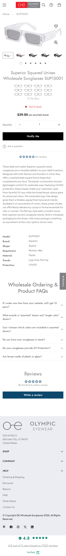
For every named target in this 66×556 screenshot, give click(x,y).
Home (6, 14)
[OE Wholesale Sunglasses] (28, 5)
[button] (59, 5)
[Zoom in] (56, 42)
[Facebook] (11, 527)
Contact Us (9, 507)
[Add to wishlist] (56, 26)
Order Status (9, 501)
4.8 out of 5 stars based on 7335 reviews (33, 545)
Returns (7, 489)
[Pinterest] (4, 527)
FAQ (5, 495)
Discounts (8, 483)
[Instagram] (18, 527)
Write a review (33, 395)
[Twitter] (25, 527)
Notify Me (33, 136)
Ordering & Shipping (13, 477)
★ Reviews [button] (63, 281)
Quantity (7, 124)
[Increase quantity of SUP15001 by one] (59, 125)
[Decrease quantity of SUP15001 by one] (20, 125)
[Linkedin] (32, 527)
